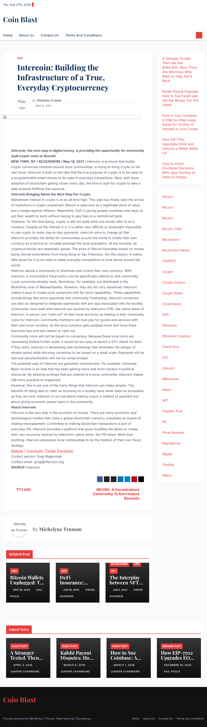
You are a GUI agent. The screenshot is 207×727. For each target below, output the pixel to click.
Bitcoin (167, 207)
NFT (113, 570)
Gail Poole (172, 671)
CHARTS (169, 261)
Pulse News (63, 718)
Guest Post (170, 347)
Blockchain (119, 563)
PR (164, 422)
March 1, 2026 (125, 665)
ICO (165, 357)
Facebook (65, 451)
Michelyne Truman (49, 100)
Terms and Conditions (83, 35)
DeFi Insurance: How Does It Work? (73, 585)
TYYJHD (23, 489)
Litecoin (168, 368)
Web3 (166, 475)
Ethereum (169, 325)
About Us (26, 35)
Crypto (167, 272)
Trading (168, 465)
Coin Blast (20, 19)
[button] (191, 35)
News (166, 390)
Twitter (51, 451)
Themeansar (83, 718)
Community (35, 451)
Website (17, 451)
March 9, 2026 (75, 665)
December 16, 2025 (177, 665)
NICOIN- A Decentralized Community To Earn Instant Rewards (116, 494)
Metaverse (170, 379)
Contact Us (50, 35)
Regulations (171, 443)
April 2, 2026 (23, 665)
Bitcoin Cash (172, 229)
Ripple (167, 454)
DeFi (20, 58)
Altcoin (167, 197)
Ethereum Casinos (176, 336)
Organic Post (172, 411)
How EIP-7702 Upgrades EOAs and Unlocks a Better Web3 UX (178, 660)
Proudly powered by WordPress (23, 718)
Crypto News (172, 293)
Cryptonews (171, 304)
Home (8, 35)
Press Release (173, 432)
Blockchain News (175, 250)
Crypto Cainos (173, 282)
